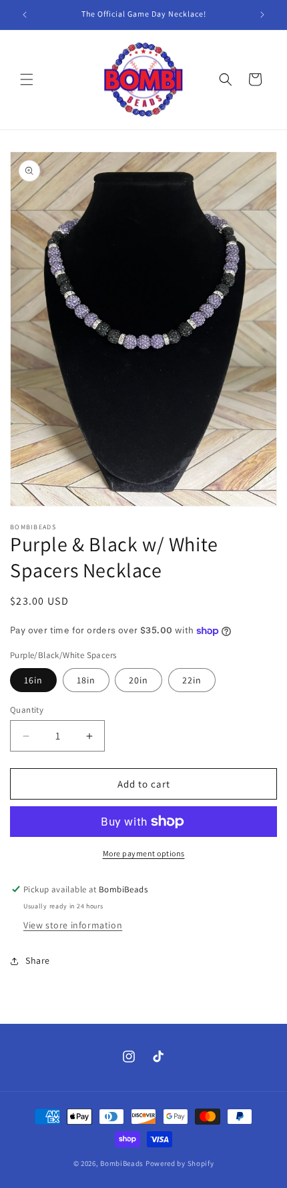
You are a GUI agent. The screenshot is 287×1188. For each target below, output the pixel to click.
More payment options (144, 853)
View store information (72, 925)
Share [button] (37, 960)
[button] (26, 79)
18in (86, 680)
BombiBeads (122, 1163)
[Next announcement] (262, 14)
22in (192, 680)
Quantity (26, 709)
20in (138, 680)
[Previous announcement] (24, 14)
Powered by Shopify (180, 1163)
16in (33, 680)
